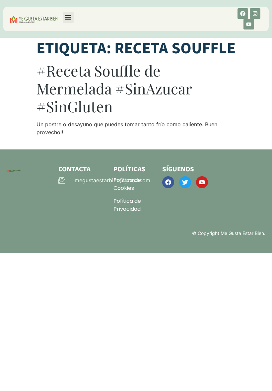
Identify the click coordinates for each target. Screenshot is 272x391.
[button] (68, 17)
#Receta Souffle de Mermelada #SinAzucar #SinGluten (114, 88)
